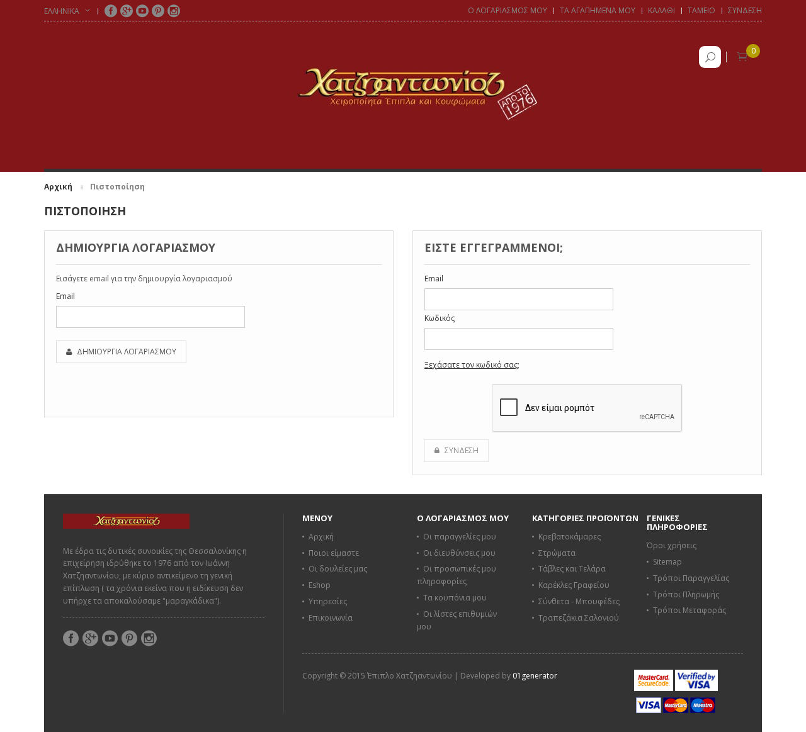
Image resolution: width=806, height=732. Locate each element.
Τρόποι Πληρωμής (686, 594)
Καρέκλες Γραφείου (574, 585)
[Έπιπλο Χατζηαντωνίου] (403, 87)
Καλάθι (661, 10)
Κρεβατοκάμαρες (569, 536)
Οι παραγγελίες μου (459, 536)
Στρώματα (557, 553)
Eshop (320, 585)
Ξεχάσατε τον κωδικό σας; (471, 364)
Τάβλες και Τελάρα (572, 568)
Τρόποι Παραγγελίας (691, 578)
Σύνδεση (745, 10)
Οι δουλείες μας (338, 568)
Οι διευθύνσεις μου (459, 553)
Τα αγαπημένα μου (597, 10)
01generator (535, 675)
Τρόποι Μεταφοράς (689, 610)
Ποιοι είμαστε (334, 553)
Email (65, 296)
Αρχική (58, 186)
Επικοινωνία (331, 617)
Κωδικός (439, 318)
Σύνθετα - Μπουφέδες (579, 601)
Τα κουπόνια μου (455, 597)
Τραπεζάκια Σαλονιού (578, 617)
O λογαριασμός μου (507, 10)
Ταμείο (701, 10)
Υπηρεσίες (328, 601)
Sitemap (667, 561)
